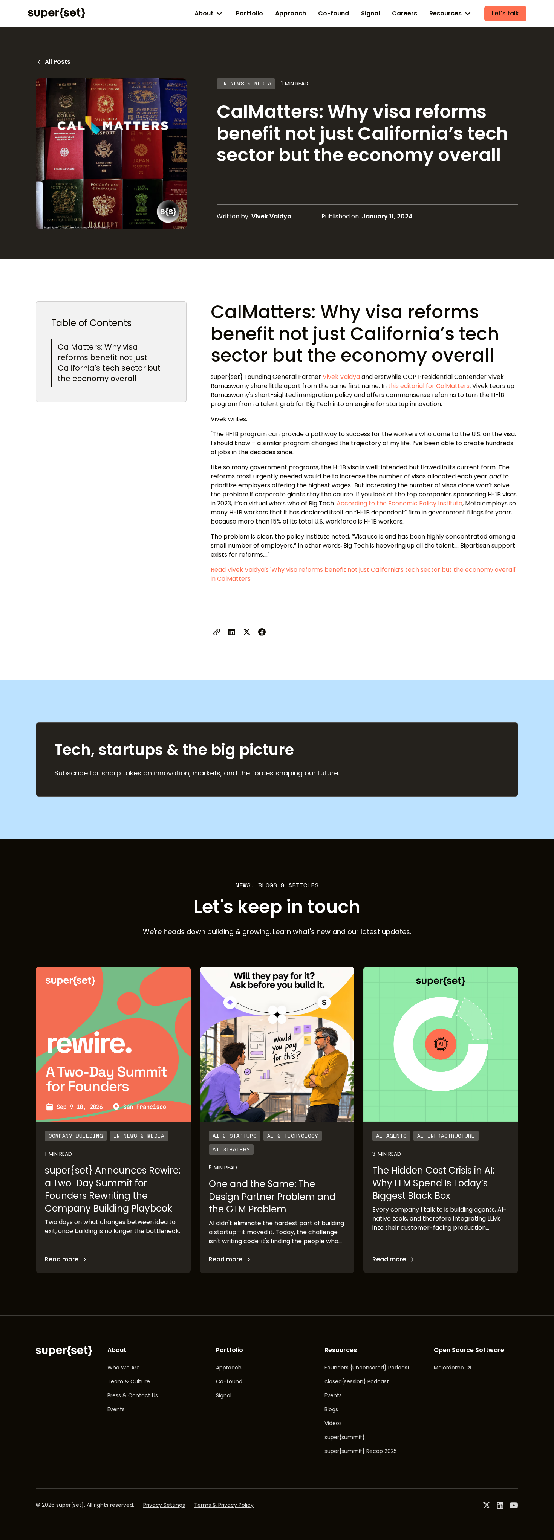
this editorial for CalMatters (429, 386)
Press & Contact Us (132, 1395)
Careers (404, 13)
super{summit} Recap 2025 (360, 1451)
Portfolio (249, 13)
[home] (56, 13)
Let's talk (505, 13)
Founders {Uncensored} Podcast (367, 1367)
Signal (370, 13)
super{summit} (344, 1437)
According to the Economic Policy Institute (399, 503)
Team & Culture (128, 1381)
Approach (290, 13)
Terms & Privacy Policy (224, 1505)
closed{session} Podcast (356, 1381)
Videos (333, 1423)
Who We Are (123, 1367)
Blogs (331, 1409)
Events (116, 1409)
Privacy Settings (164, 1505)
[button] (209, 13)
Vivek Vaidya (341, 376)
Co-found (333, 13)
